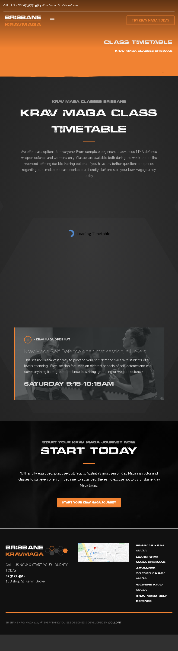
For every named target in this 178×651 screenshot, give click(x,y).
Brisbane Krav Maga (150, 548)
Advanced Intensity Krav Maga (150, 573)
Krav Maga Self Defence (151, 598)
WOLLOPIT (114, 622)
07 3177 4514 (32, 5)
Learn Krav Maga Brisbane (150, 559)
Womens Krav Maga (149, 587)
